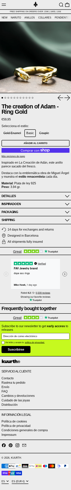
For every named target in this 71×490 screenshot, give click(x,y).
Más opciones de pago (13, 156)
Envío (5, 387)
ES (4, 481)
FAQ (5, 391)
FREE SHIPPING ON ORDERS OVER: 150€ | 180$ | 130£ (35, 11)
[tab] (2, 98)
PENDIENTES (63, 17)
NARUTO (16, 17)
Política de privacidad (16, 425)
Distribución (10, 404)
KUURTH (16, 457)
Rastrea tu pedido (13, 382)
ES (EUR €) (18, 481)
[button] (61, 5)
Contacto (8, 378)
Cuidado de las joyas (16, 400)
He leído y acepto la (14, 342)
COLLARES (44, 17)
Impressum (9, 434)
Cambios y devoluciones (18, 395)
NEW (4, 17)
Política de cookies (14, 421)
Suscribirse (16, 349)
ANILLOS (29, 17)
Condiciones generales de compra (25, 430)
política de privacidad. (35, 342)
